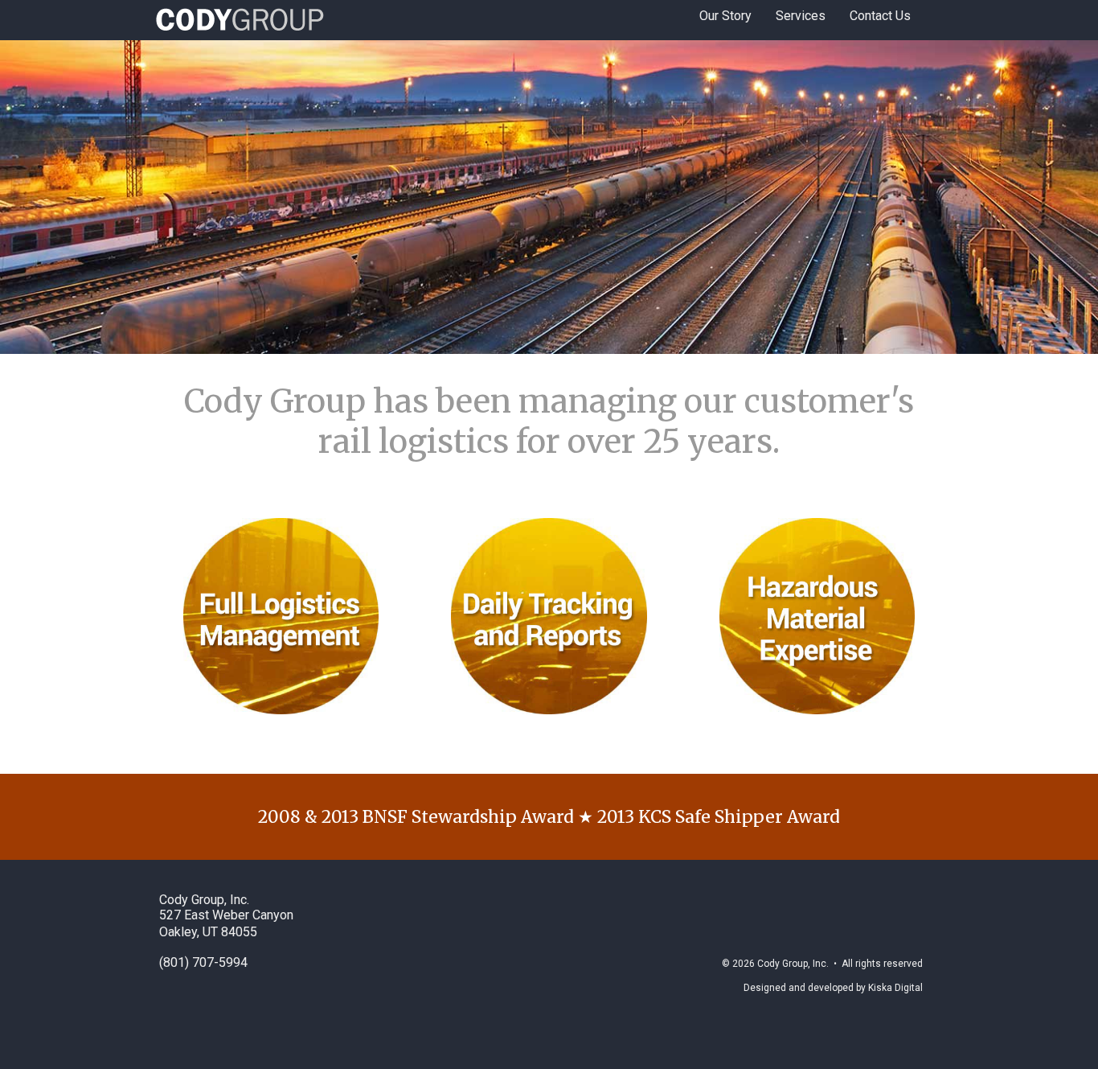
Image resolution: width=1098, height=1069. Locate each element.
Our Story (725, 15)
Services (801, 15)
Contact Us (880, 15)
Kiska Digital (895, 987)
